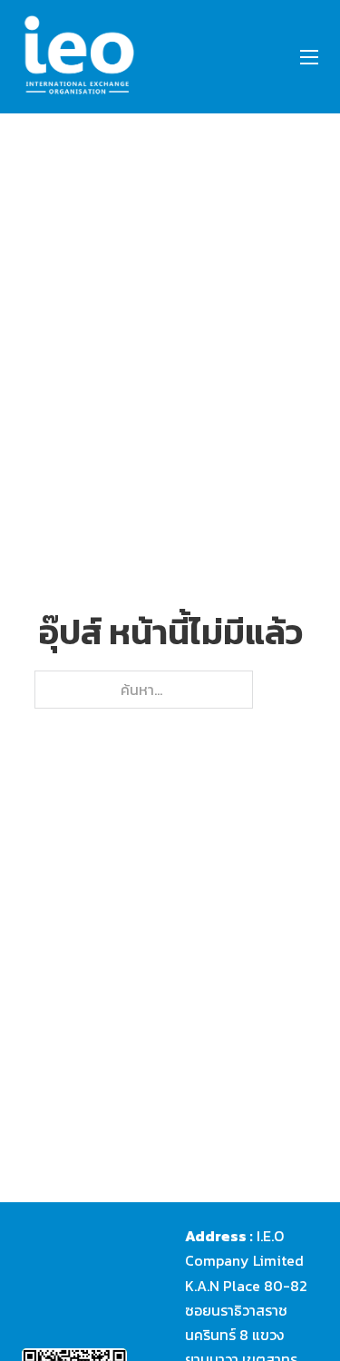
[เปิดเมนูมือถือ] (309, 57)
